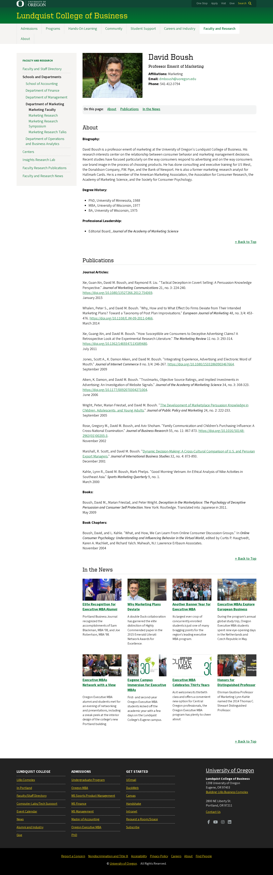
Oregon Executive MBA (86, 827)
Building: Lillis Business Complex (227, 792)
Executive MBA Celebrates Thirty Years (190, 683)
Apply (214, 3)
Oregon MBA (79, 788)
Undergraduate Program (88, 780)
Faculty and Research (219, 28)
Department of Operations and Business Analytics (45, 141)
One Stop (202, 3)
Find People (204, 856)
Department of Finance (42, 90)
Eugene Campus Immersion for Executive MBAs (147, 685)
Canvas (131, 796)
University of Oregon (230, 770)
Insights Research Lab (39, 159)
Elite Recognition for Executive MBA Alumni (100, 607)
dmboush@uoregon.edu (177, 78)
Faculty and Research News (43, 176)
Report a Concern (73, 856)
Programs (53, 28)
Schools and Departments (42, 76)
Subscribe (132, 827)
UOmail (131, 780)
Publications (129, 109)
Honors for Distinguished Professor (236, 683)
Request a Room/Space (142, 819)
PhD (74, 835)
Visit (223, 3)
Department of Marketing (45, 104)
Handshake (133, 804)
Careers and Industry (179, 28)
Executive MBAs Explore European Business (236, 607)
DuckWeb (132, 788)
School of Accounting (42, 83)
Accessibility (139, 856)
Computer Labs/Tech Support (37, 804)
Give (232, 3)
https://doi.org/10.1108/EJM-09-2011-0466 (121, 318)
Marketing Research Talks (48, 132)
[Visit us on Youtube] (215, 822)
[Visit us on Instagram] (222, 822)
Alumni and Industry (30, 827)
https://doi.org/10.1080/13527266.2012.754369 (117, 292)
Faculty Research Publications (45, 168)
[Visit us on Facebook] (209, 822)
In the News (151, 109)
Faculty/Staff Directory (32, 796)
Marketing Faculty (42, 109)
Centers (28, 151)
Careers (176, 856)
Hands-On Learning (82, 28)
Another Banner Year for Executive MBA (191, 607)
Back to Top (247, 241)
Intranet (131, 811)
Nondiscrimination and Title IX (108, 856)
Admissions (29, 28)
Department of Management (46, 97)
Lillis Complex (26, 780)
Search (242, 3)
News (20, 819)
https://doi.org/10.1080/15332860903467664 (200, 364)
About (25, 38)
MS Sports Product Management (93, 796)
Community (113, 28)
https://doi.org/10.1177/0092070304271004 (115, 389)
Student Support (143, 28)
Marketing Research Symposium (43, 124)
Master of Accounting (85, 819)
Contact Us (213, 812)
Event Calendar (27, 811)
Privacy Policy (159, 856)
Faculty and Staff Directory (42, 68)
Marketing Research (43, 115)
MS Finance (78, 804)
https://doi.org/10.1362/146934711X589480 (115, 343)
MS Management (82, 811)
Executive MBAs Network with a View (99, 683)
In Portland (24, 788)
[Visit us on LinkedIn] (229, 822)
